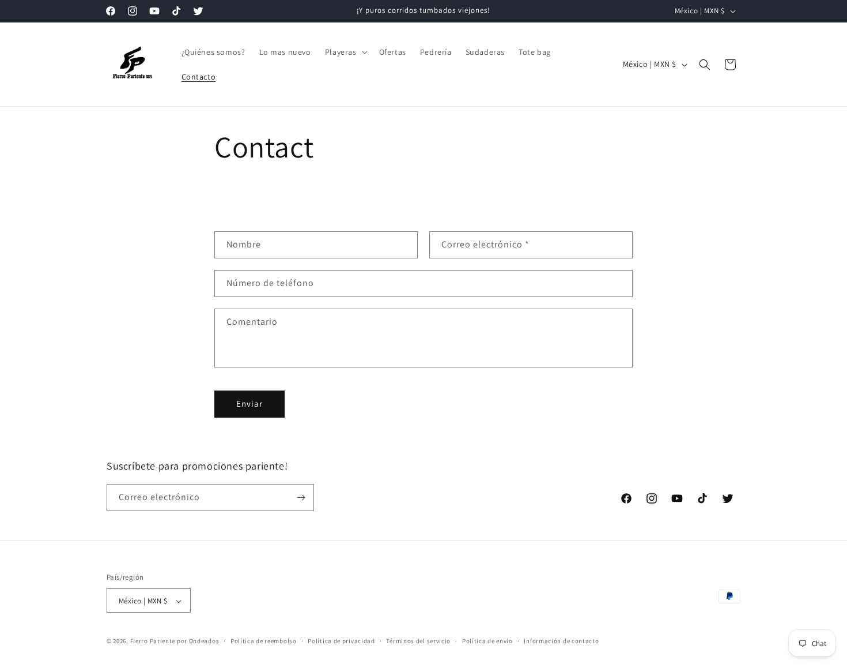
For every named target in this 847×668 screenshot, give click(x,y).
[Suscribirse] (300, 497)
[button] (345, 52)
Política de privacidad (341, 641)
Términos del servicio (418, 641)
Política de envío (487, 641)
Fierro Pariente (153, 641)
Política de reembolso (263, 641)
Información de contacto (561, 641)
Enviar (249, 403)
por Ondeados (198, 641)
